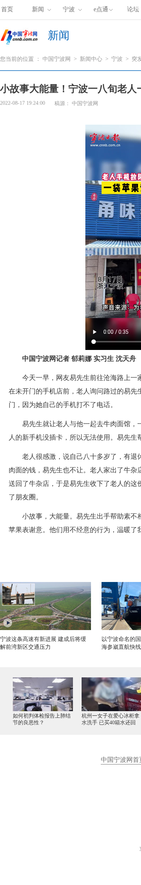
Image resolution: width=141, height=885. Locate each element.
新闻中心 (91, 59)
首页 (7, 9)
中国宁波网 (56, 59)
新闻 (38, 9)
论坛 (133, 9)
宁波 (69, 9)
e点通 (101, 9)
